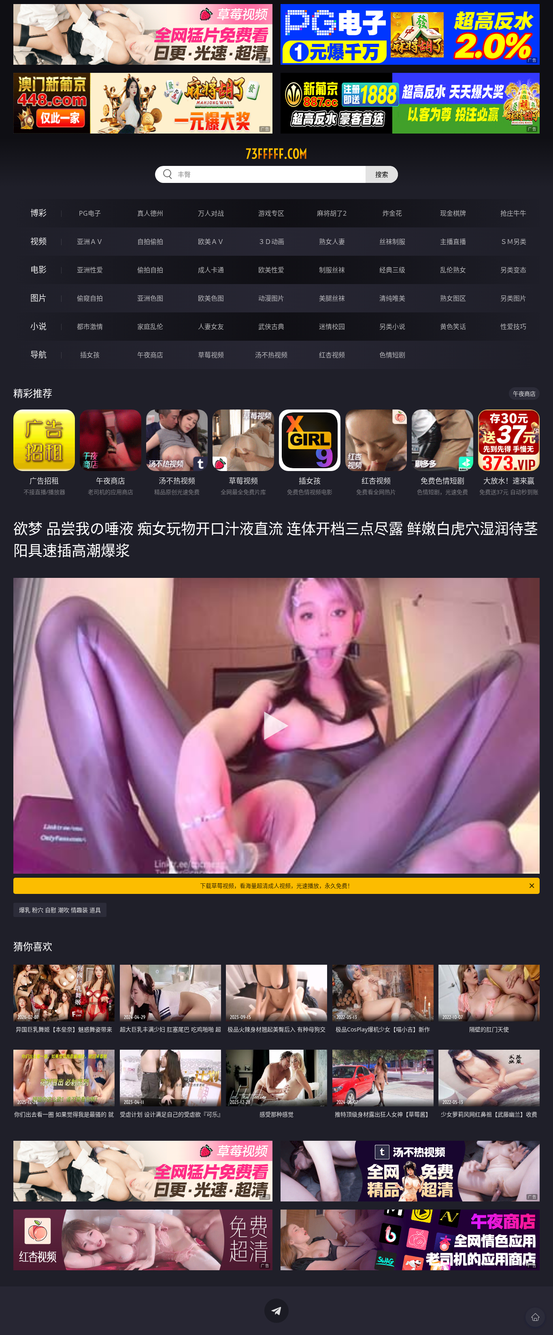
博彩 (38, 213)
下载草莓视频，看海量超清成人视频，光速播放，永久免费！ (276, 885)
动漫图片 (271, 298)
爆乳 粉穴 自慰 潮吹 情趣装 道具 (60, 910)
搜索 (381, 174)
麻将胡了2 (332, 213)
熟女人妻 (332, 241)
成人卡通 (211, 269)
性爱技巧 (513, 326)
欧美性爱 (271, 269)
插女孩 (90, 354)
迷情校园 (332, 326)
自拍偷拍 (150, 241)
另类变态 (513, 269)
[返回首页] (535, 1317)
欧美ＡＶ (211, 241)
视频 (38, 241)
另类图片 (513, 298)
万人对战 (211, 213)
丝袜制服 (392, 241)
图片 (38, 298)
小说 (38, 326)
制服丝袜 (332, 269)
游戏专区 (271, 213)
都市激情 (90, 326)
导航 (38, 354)
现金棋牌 (453, 213)
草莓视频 (211, 354)
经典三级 (392, 269)
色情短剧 (392, 354)
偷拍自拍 (150, 269)
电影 (38, 269)
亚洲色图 (150, 298)
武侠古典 (271, 326)
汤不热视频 (271, 354)
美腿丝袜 (332, 298)
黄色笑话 (453, 326)
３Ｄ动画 (271, 241)
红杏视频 (332, 354)
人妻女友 (211, 326)
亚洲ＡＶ (90, 241)
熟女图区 (453, 298)
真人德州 (150, 213)
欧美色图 (211, 298)
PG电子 (90, 213)
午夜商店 (150, 354)
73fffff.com (276, 154)
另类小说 (392, 326)
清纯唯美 (392, 298)
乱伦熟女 (453, 269)
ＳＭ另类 (513, 241)
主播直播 (453, 241)
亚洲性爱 (90, 269)
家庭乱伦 (150, 326)
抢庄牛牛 (513, 213)
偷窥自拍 (90, 298)
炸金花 (392, 213)
